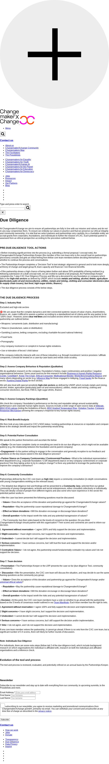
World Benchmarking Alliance (88, 376)
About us (9, 145)
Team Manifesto (61, 602)
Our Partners (11, 183)
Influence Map (43, 378)
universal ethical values (11, 582)
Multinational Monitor (63, 376)
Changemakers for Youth (17, 162)
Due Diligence (12, 742)
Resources (10, 178)
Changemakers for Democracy (19, 171)
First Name (5, 695)
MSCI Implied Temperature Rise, (62, 408)
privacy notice (44, 711)
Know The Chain (27, 376)
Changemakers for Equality (18, 159)
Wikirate (100, 406)
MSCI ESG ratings (8, 408)
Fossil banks (85, 378)
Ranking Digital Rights (17, 380)
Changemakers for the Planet (19, 167)
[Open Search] (3, 134)
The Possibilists (12, 155)
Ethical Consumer (44, 376)
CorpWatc (12, 376)
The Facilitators (12, 153)
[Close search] (2, 212)
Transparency (11, 739)
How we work (11, 730)
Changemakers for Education (19, 169)
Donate (8, 735)
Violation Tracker (86, 408)
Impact (8, 181)
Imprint (8, 746)
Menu (8, 128)
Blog (7, 185)
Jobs (7, 176)
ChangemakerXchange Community (22, 148)
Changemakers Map (14, 150)
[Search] (28, 207)
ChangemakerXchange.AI (17, 164)
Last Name (5, 698)
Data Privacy (11, 744)
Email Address (7, 692)
